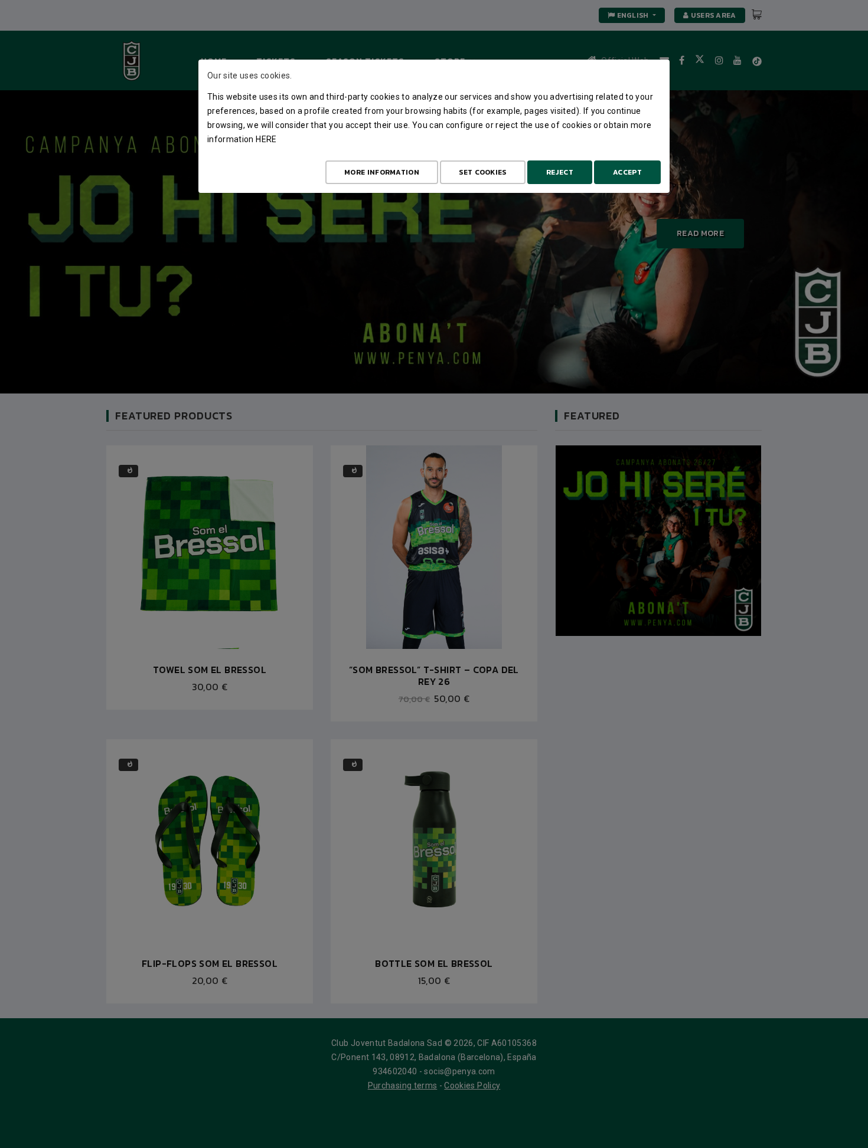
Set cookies (482, 172)
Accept (627, 172)
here (266, 139)
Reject (559, 172)
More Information (381, 172)
